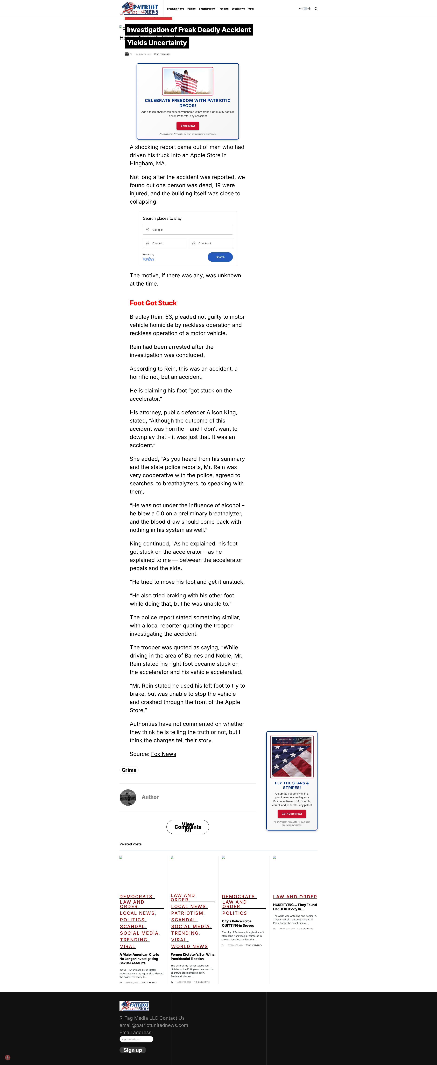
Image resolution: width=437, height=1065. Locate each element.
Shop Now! (188, 125)
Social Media (139, 933)
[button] (305, 8)
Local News (137, 913)
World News (189, 946)
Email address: (136, 1032)
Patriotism (187, 913)
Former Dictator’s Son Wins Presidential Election (192, 956)
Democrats (136, 896)
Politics (132, 919)
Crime (129, 770)
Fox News (163, 754)
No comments (163, 54)
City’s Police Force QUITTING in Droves (238, 923)
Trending (133, 939)
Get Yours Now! (292, 813)
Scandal (132, 926)
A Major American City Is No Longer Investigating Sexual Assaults (139, 958)
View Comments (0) (187, 827)
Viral (128, 946)
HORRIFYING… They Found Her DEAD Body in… (295, 907)
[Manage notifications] (7, 1057)
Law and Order (132, 904)
